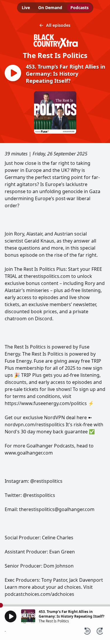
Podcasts (79, 7)
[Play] (10, 616)
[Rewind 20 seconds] (87, 631)
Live (26, 7)
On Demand (50, 7)
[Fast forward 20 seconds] (100, 631)
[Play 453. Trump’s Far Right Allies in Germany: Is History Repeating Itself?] (13, 73)
